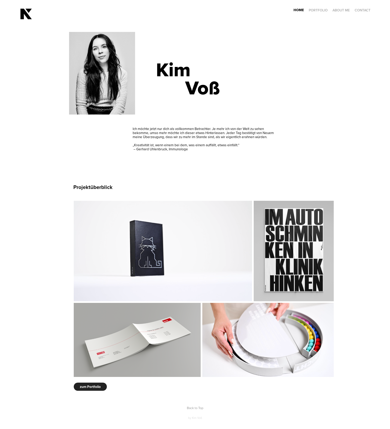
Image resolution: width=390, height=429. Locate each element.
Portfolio (318, 10)
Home (299, 10)
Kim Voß (197, 418)
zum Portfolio (90, 386)
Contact (362, 10)
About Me (341, 10)
